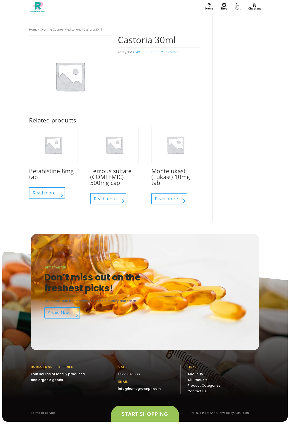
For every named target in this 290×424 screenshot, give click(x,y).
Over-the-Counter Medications (60, 29)
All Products (198, 380)
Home (209, 8)
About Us (195, 374)
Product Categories (204, 385)
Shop (224, 8)
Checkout (254, 8)
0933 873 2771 (130, 374)
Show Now (59, 313)
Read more (44, 193)
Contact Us (197, 391)
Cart (238, 8)
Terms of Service (43, 413)
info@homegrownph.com (139, 388)
